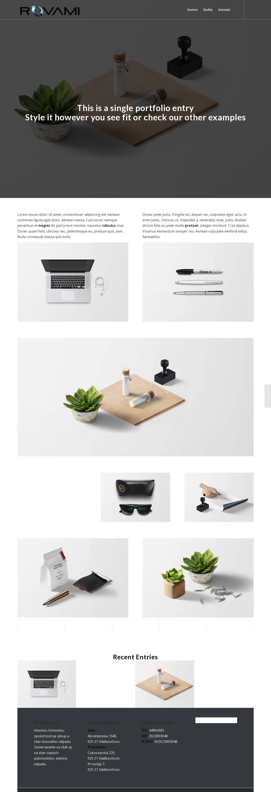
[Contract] (267, 396)
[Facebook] (250, 9)
